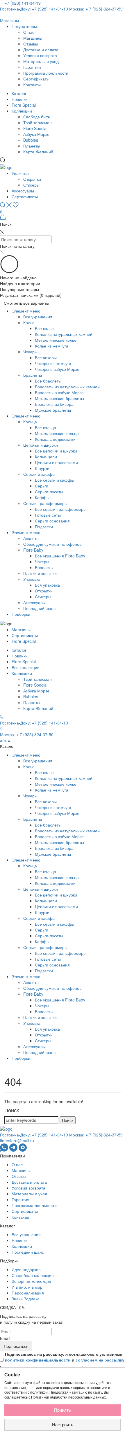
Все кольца (45, 427)
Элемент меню (26, 311)
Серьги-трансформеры (45, 503)
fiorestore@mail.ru (17, 1140)
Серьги (41, 486)
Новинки (20, 99)
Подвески (44, 526)
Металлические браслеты (59, 398)
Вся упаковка (47, 585)
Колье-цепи (46, 456)
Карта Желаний (38, 152)
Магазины (32, 38)
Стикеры (31, 185)
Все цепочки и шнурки (56, 451)
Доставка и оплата (40, 49)
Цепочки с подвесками (56, 462)
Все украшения (37, 317)
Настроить (62, 1424)
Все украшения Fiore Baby (60, 556)
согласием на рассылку (100, 1360)
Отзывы (30, 44)
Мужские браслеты (53, 410)
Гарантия (32, 67)
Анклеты (31, 538)
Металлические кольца (57, 433)
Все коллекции (26, 667)
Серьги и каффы (39, 474)
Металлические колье (55, 340)
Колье (29, 322)
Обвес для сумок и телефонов (52, 544)
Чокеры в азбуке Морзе (57, 369)
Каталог (19, 93)
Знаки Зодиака (26, 1298)
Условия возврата (40, 55)
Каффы (42, 497)
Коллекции (22, 111)
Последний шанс (39, 608)
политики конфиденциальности (38, 1360)
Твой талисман (37, 122)
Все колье (44, 328)
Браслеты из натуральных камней (67, 387)
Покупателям (24, 26)
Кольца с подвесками (55, 439)
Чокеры (30, 352)
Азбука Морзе (36, 134)
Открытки (32, 179)
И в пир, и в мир (27, 1287)
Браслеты (32, 375)
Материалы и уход (41, 61)
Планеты (31, 146)
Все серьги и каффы (54, 480)
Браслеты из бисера (54, 404)
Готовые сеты (48, 515)
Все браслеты (48, 381)
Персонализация (28, 1293)
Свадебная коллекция (33, 1275)
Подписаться (16, 1346)
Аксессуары (23, 191)
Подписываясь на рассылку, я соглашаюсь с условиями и (64, 1357)
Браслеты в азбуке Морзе (59, 392)
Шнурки (42, 468)
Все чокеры (46, 357)
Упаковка (20, 173)
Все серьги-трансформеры (60, 509)
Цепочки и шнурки (40, 445)
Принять (62, 1410)
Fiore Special (24, 105)
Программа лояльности (45, 73)
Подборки (21, 614)
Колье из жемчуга (51, 346)
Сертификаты (36, 79)
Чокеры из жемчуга (53, 363)
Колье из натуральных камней (63, 334)
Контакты (32, 84)
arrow (5, 740)
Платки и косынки (40, 573)
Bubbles (30, 140)
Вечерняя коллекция (31, 1281)
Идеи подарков (26, 1269)
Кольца (30, 421)
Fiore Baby (33, 550)
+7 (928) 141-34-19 (23, 3)
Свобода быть (36, 117)
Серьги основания (52, 521)
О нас (28, 32)
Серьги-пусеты (49, 491)
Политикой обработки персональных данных (68, 1397)
